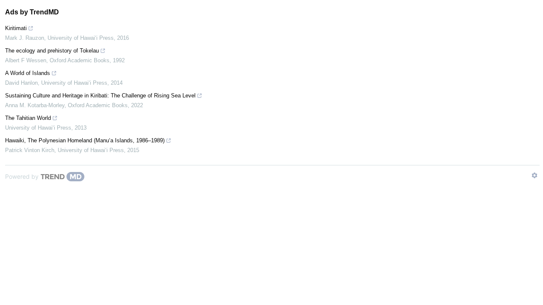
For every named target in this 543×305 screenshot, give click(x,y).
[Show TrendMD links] (534, 175)
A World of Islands (27, 73)
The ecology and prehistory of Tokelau (52, 50)
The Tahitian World (28, 118)
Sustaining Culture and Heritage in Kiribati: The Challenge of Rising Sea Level (100, 95)
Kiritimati (16, 28)
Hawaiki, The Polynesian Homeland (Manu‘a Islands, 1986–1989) (85, 140)
